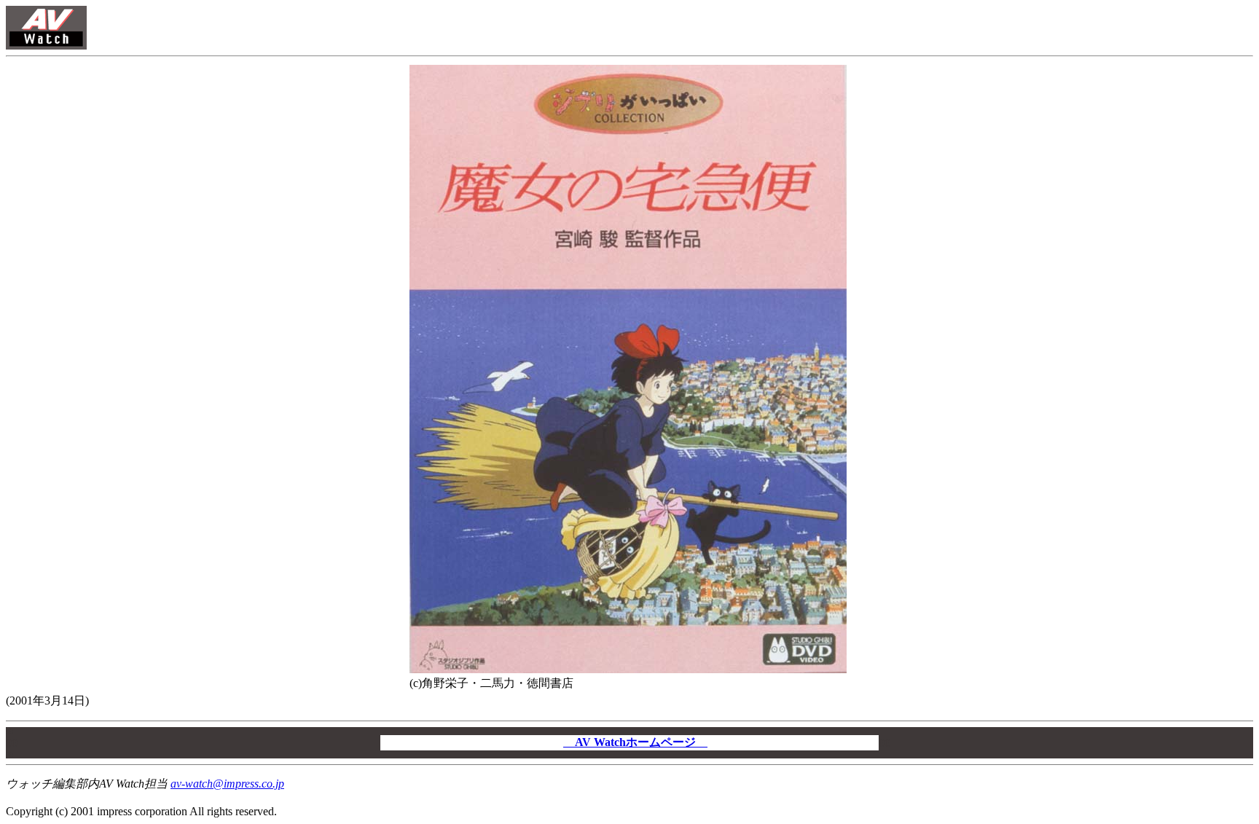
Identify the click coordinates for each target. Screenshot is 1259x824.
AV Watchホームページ (635, 742)
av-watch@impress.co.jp (227, 783)
